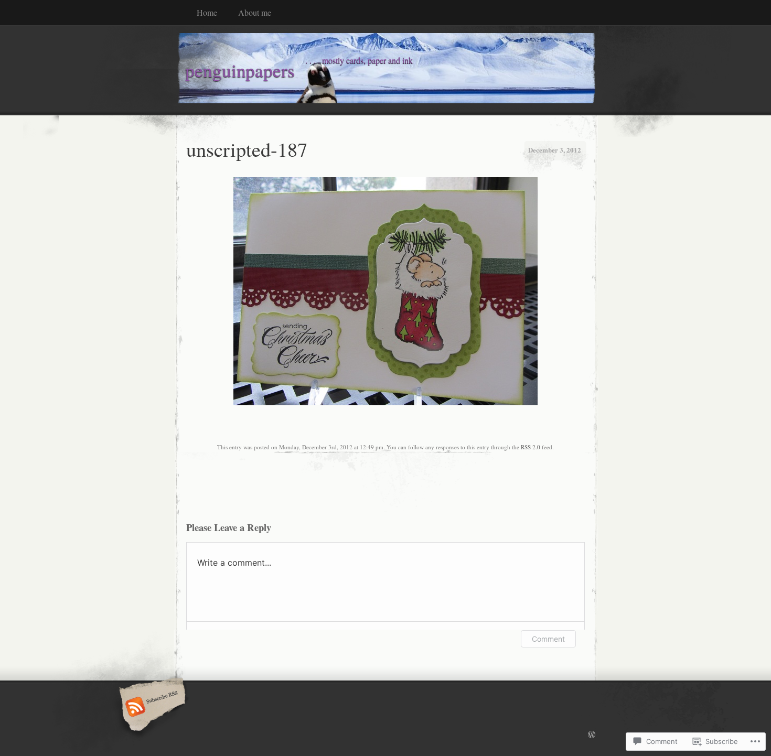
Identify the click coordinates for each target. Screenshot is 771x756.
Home (207, 12)
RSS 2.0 (530, 447)
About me (254, 12)
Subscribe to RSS (151, 708)
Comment (548, 638)
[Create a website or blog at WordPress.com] (591, 735)
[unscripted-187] (385, 402)
